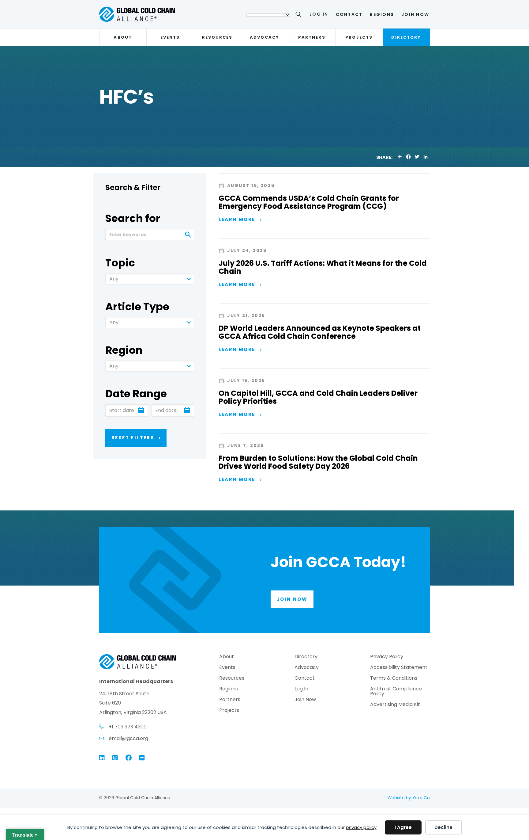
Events (170, 37)
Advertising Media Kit (395, 705)
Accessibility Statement (398, 668)
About (123, 37)
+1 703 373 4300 (128, 726)
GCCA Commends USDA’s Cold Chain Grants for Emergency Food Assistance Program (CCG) (309, 202)
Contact (349, 14)
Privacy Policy (386, 657)
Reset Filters (132, 437)
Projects (359, 37)
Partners (311, 37)
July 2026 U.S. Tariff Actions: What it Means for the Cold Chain (323, 267)
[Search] (299, 15)
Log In (319, 14)
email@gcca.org (128, 738)
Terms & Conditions (393, 679)
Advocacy (264, 37)
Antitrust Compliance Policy (396, 691)
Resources (217, 37)
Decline (443, 827)
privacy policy (361, 827)
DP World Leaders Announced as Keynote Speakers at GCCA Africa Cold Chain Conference (320, 332)
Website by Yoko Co (409, 798)
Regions (382, 14)
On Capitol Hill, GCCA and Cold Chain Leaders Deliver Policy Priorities (318, 397)
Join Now (415, 14)
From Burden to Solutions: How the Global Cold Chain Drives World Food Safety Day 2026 (318, 462)
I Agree (403, 827)
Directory (406, 37)
